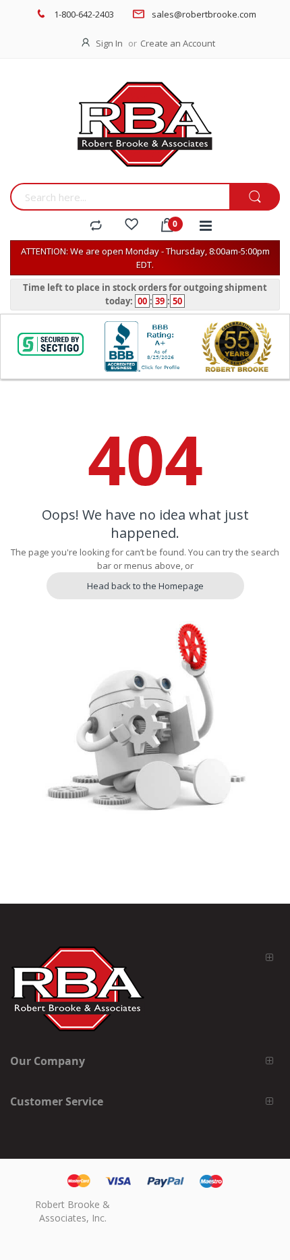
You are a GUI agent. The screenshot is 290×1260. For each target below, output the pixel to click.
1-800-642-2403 (84, 14)
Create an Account (177, 43)
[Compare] (96, 226)
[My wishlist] (131, 226)
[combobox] (119, 196)
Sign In (109, 43)
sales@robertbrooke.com (204, 14)
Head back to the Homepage (145, 586)
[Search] (254, 197)
